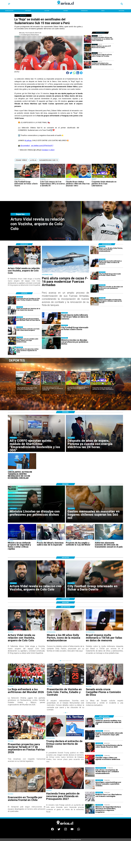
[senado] (26, 684)
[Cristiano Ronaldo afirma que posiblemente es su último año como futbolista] (87, 39)
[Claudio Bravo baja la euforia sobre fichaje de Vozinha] (87, 56)
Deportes (21, 372)
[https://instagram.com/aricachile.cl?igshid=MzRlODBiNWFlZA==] (65, 830)
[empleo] (90, 735)
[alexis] (87, 47)
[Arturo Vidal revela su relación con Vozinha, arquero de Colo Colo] (24, 264)
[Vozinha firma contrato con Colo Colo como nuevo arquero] (12, 330)
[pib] (90, 722)
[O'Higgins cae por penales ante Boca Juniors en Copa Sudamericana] (12, 341)
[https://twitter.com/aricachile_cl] (59, 830)
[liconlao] (94, 288)
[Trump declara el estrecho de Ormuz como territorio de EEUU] (65, 736)
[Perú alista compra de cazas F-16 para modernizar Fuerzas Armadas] (65, 272)
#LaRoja (28, 140)
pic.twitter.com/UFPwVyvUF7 (42, 146)
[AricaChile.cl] (9, 5)
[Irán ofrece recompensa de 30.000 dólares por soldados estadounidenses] (90, 772)
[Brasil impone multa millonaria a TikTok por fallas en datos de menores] (94, 263)
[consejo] (90, 747)
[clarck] (12, 310)
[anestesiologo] (90, 784)
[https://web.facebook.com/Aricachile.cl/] (52, 830)
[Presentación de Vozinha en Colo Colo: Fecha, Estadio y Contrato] (12, 300)
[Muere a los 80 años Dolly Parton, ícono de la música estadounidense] (94, 250)
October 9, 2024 (48, 150)
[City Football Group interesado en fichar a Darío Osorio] (94, 275)
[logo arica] (65, 6)
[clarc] (12, 320)
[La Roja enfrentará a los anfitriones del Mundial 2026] (87, 65)
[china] (90, 759)
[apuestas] (12, 351)
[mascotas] (94, 301)
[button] (21, 160)
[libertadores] (90, 796)
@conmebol (25, 146)
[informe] (90, 809)
